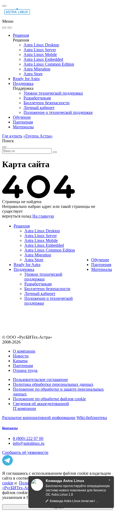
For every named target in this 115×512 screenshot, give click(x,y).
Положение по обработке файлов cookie (49, 399)
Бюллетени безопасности (47, 102)
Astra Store (33, 74)
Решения (21, 35)
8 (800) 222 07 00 (28, 438)
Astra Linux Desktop (41, 45)
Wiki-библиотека (91, 417)
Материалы (23, 127)
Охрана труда (25, 370)
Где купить (12, 136)
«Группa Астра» (38, 136)
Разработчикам (37, 98)
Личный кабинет (39, 107)
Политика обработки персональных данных (53, 384)
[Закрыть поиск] (4, 147)
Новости (21, 356)
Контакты (10, 428)
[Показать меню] (4, 6)
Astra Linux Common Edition (49, 64)
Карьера (20, 360)
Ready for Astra (26, 78)
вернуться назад (16, 216)
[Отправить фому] (55, 152)
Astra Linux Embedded (43, 59)
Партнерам (23, 122)
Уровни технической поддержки (53, 93)
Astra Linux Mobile (40, 54)
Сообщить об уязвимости (25, 452)
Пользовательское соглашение (40, 379)
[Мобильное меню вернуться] (9, 27)
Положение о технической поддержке (58, 112)
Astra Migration (37, 69)
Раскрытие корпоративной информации (38, 417)
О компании (24, 351)
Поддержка (23, 83)
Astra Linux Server (40, 49)
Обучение (22, 117)
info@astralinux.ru (28, 443)
